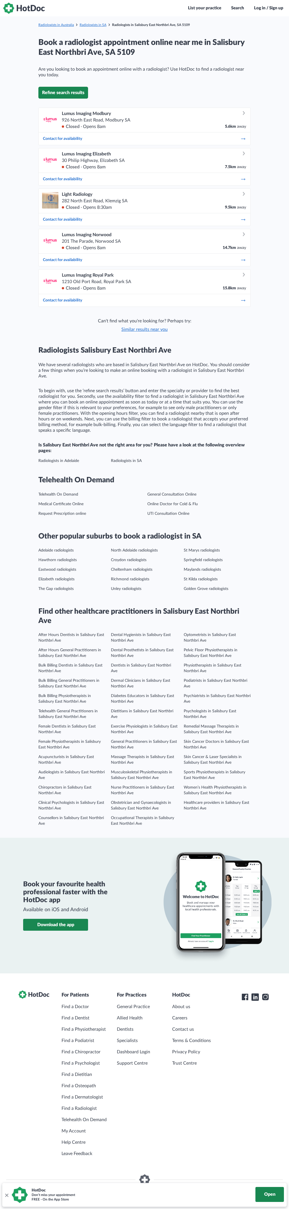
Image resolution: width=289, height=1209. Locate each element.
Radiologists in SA (93, 25)
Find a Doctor (75, 1006)
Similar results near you (144, 329)
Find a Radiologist (79, 1108)
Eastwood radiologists (57, 570)
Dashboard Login (133, 1052)
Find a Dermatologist (82, 1097)
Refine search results (63, 92)
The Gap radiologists (56, 589)
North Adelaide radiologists (134, 550)
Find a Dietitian (77, 1074)
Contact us (183, 1029)
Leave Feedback (77, 1153)
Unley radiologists (126, 589)
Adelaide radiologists (56, 550)
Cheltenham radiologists (131, 570)
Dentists (125, 1029)
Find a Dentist (75, 1018)
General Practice (133, 1006)
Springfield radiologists (203, 560)
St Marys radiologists (202, 550)
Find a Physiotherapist (84, 1029)
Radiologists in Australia (56, 25)
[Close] (6, 1195)
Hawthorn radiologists (57, 560)
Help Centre (74, 1142)
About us (181, 1006)
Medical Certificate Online (61, 504)
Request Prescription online (62, 514)
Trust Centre (184, 1063)
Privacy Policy (186, 1052)
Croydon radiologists (128, 560)
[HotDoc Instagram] (265, 997)
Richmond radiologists (130, 579)
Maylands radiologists (202, 570)
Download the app (55, 925)
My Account (74, 1131)
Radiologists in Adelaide (58, 461)
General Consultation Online (171, 494)
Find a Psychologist (81, 1063)
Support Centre (132, 1063)
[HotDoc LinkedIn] (255, 997)
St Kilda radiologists (201, 579)
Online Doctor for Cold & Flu (172, 504)
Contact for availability (62, 139)
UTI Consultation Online (168, 514)
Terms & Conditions (191, 1040)
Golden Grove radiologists (206, 589)
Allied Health (130, 1018)
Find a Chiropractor (81, 1052)
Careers (179, 1018)
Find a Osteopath (79, 1086)
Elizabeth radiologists (56, 579)
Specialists (127, 1040)
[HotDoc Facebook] (245, 997)
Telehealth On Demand (58, 494)
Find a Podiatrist (78, 1040)
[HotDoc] (24, 8)
